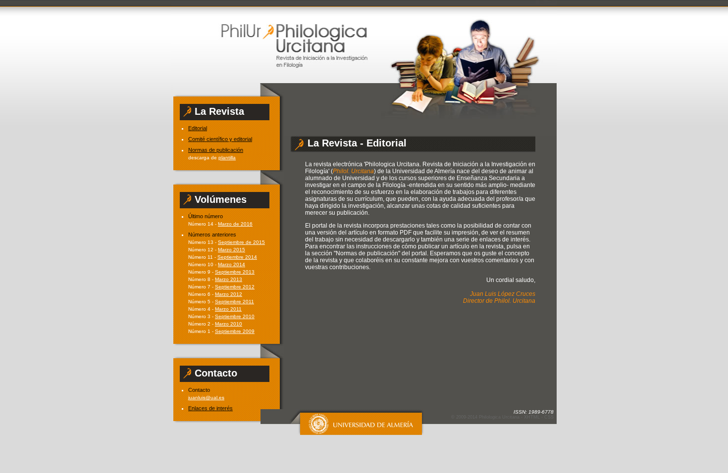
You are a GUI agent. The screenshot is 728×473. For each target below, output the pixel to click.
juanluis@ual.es (206, 397)
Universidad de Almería (355, 422)
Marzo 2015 (231, 249)
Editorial (197, 128)
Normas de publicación (215, 150)
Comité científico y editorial (220, 139)
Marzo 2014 (231, 264)
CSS (549, 417)
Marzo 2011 (228, 309)
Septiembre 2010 (235, 316)
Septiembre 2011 (234, 301)
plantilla (227, 157)
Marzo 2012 (228, 294)
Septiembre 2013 (235, 272)
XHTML (532, 417)
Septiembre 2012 (235, 286)
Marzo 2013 (228, 279)
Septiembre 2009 (235, 331)
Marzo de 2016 (235, 224)
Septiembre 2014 (237, 257)
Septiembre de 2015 (241, 242)
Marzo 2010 (228, 324)
